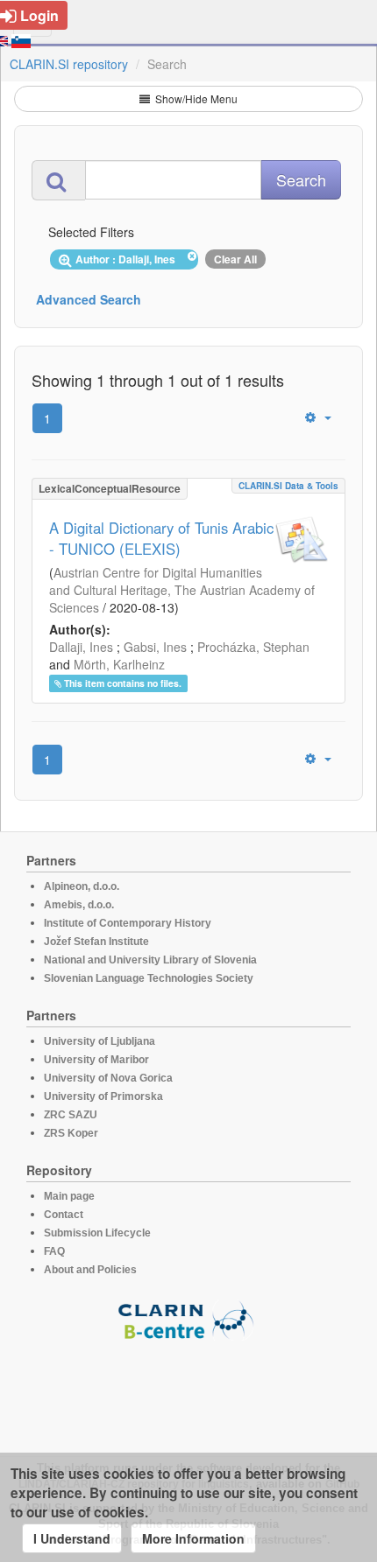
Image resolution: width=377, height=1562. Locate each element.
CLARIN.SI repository (69, 64)
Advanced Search (88, 299)
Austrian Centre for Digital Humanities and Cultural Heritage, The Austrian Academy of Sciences (182, 590)
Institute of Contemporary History (127, 923)
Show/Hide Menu (195, 98)
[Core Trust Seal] (188, 1390)
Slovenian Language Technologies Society (148, 978)
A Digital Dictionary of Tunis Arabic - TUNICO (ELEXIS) (161, 538)
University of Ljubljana (99, 1041)
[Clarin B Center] (188, 1319)
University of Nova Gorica (108, 1078)
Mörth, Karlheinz (119, 664)
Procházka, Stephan (253, 646)
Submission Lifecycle (97, 1233)
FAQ (54, 1251)
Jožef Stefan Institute (96, 941)
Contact (63, 1214)
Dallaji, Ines (81, 646)
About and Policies (90, 1270)
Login (39, 15)
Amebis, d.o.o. (79, 905)
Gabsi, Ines (155, 646)
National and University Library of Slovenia (150, 960)
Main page (69, 1196)
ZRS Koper (71, 1133)
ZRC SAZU (70, 1115)
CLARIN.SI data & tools (288, 486)
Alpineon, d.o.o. (81, 886)
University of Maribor (96, 1060)
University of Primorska (103, 1096)
